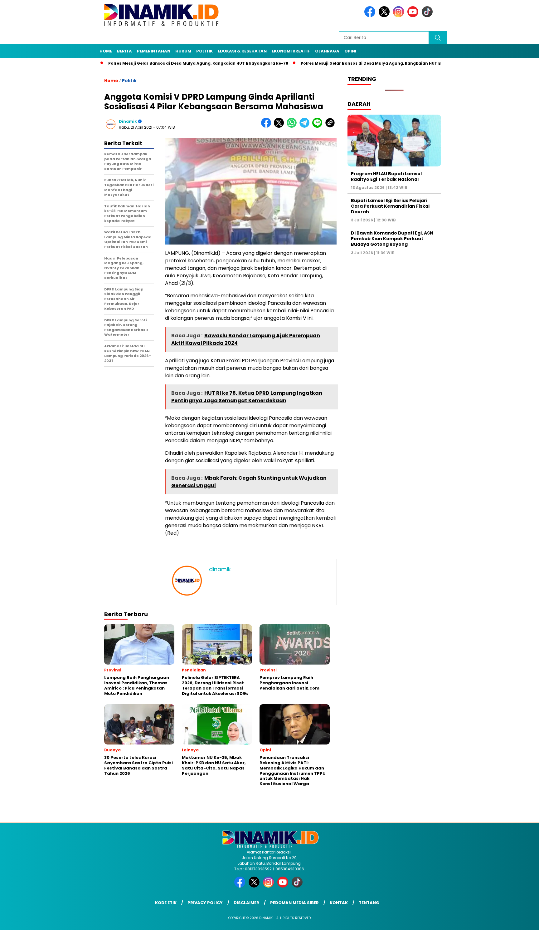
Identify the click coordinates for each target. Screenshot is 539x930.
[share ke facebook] (267, 126)
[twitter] (385, 15)
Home (106, 51)
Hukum (183, 51)
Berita (124, 51)
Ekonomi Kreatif (291, 51)
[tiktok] (428, 15)
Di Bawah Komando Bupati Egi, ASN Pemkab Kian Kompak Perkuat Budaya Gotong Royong (392, 238)
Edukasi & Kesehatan (242, 51)
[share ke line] (318, 126)
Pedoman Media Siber (294, 903)
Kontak (339, 903)
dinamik (128, 121)
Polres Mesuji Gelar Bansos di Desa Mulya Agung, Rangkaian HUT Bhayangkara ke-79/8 (366, 63)
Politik (204, 51)
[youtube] (413, 15)
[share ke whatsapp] (293, 126)
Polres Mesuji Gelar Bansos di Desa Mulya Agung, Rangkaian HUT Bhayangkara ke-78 (172, 63)
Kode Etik (166, 903)
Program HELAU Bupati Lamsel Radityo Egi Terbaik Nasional (386, 176)
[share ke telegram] (305, 126)
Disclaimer (246, 903)
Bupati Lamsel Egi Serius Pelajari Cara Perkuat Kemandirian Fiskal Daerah (390, 206)
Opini (350, 51)
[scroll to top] (517, 920)
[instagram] (399, 15)
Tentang (369, 903)
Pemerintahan (153, 51)
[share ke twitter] (280, 126)
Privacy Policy (205, 903)
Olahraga (327, 51)
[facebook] (370, 15)
